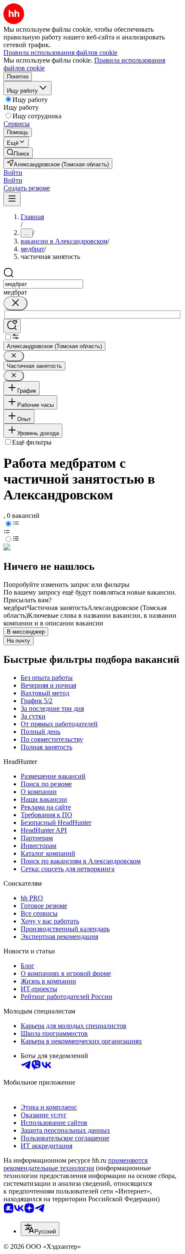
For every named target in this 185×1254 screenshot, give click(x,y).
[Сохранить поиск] (12, 326)
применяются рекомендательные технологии (75, 1164)
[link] (18, 152)
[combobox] (43, 284)
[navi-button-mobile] (12, 199)
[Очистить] (15, 303)
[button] (12, 172)
